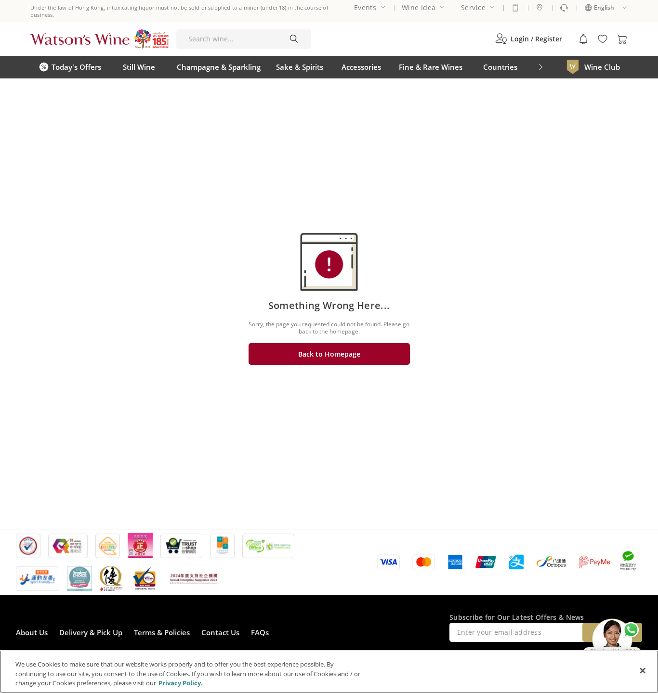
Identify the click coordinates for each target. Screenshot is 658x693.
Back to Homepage (329, 354)
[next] (540, 67)
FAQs (260, 632)
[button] (528, 39)
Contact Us (220, 632)
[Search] (294, 39)
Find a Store (539, 7)
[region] (329, 671)
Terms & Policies (162, 632)
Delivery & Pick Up (90, 632)
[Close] (642, 670)
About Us (32, 632)
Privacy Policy (179, 683)
